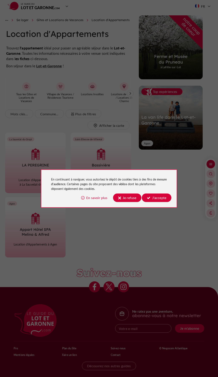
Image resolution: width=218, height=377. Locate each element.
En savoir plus (96, 197)
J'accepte (159, 197)
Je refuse (129, 197)
